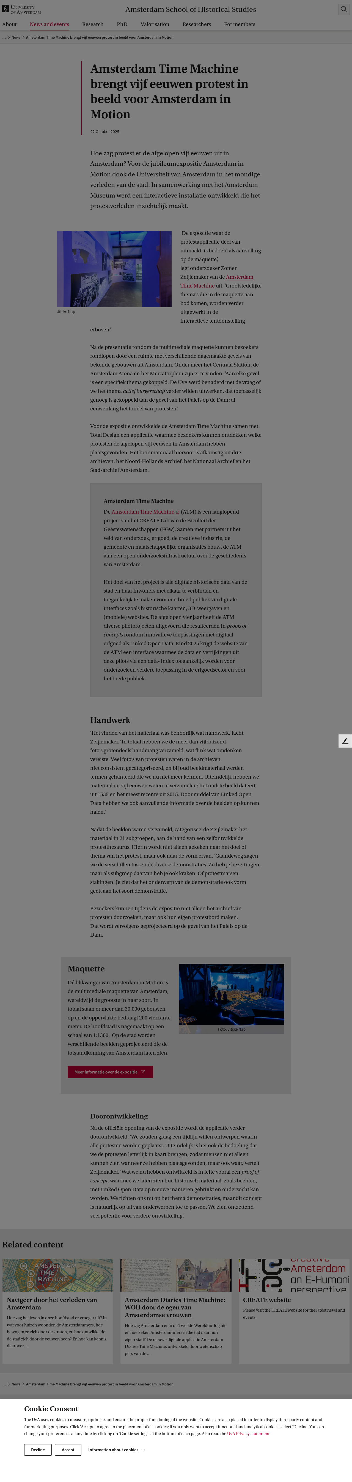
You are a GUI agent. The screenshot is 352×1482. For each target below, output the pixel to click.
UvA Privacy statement (248, 1433)
